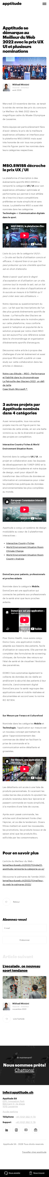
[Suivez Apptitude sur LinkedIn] (6, 1129)
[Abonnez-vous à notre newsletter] (35, 1130)
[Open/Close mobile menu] (44, 4)
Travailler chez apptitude (34, 1152)
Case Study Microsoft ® (15, 389)
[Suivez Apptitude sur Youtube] (26, 1130)
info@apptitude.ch (18, 1092)
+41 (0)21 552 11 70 (26, 1116)
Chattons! (24, 1069)
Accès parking (10, 1111)
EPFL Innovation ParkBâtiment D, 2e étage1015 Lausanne (14, 1102)
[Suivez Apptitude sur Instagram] (16, 1129)
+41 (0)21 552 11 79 (26, 1122)
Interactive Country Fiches (20, 543)
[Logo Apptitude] (12, 3)
